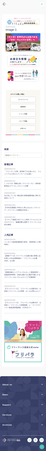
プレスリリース (23, 99)
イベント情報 (23, 114)
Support (6, 405)
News (5, 395)
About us (7, 385)
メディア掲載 (23, 121)
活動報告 (23, 107)
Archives (7, 425)
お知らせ (23, 128)
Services (7, 415)
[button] (42, 446)
